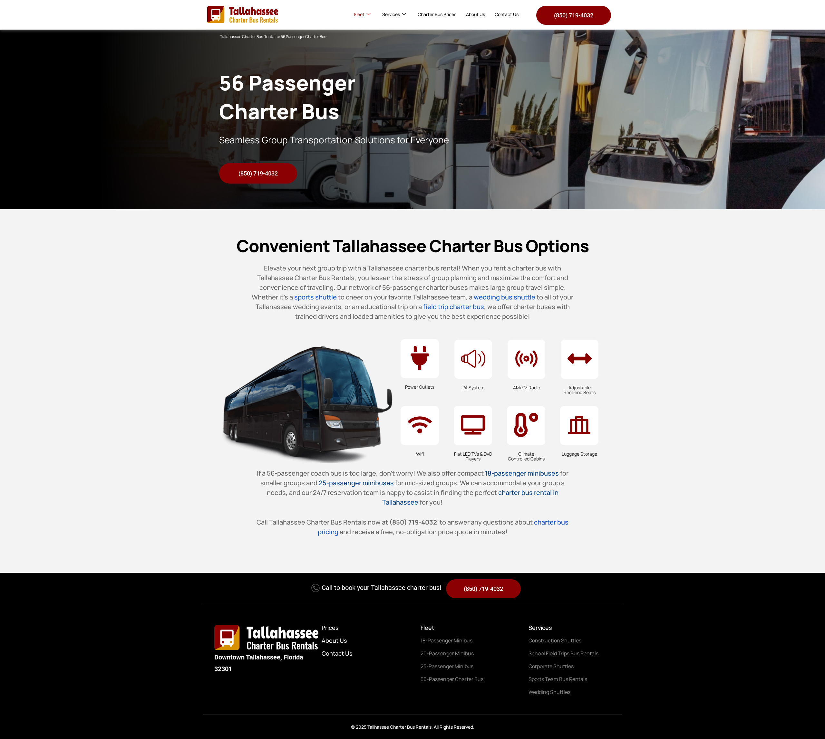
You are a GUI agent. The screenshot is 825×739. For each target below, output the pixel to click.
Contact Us (507, 14)
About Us (475, 14)
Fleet (359, 14)
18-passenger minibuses (522, 473)
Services (391, 14)
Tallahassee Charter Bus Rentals (248, 36)
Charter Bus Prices (437, 14)
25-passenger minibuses (356, 482)
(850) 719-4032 (573, 15)
